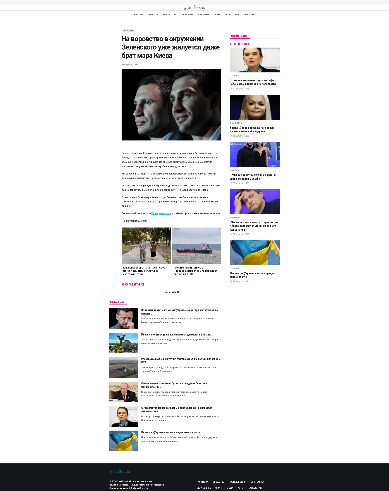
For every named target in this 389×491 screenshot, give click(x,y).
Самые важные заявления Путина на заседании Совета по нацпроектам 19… (174, 385)
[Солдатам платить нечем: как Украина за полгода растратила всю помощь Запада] (123, 318)
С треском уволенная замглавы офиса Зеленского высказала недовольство (176, 409)
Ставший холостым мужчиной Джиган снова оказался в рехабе (253, 176)
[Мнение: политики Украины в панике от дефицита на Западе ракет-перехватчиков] (123, 343)
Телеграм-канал (161, 213)
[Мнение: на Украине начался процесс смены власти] (123, 441)
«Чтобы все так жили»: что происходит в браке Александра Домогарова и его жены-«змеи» (254, 225)
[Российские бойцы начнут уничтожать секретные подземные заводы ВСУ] (123, 367)
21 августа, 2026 (241, 136)
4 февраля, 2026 (130, 64)
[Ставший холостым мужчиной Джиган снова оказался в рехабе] (255, 154)
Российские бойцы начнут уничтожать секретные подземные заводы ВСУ (180, 360)
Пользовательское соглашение (147, 485)
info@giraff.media (138, 488)
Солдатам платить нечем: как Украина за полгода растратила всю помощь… (179, 311)
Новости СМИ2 (171, 292)
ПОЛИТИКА (128, 31)
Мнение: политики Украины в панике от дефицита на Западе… (176, 334)
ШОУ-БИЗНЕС (236, 123)
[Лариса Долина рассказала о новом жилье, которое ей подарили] (255, 107)
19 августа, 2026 (241, 88)
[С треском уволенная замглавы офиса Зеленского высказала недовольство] (123, 416)
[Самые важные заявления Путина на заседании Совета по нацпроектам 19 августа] (123, 392)
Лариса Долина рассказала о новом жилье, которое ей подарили (252, 129)
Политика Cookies (118, 485)
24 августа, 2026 (241, 183)
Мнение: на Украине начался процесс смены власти (170, 432)
